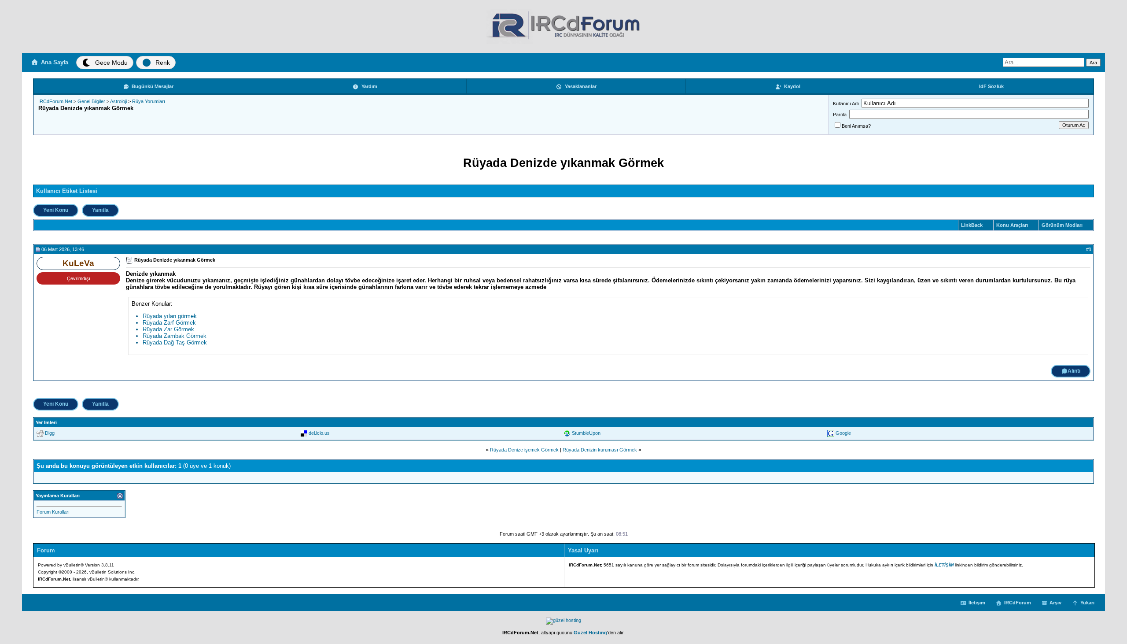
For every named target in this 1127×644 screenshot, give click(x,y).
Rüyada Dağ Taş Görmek (175, 342)
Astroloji (118, 101)
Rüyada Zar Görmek (168, 329)
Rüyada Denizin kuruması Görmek (600, 449)
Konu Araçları (1012, 225)
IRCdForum (1017, 602)
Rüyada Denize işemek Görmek (524, 449)
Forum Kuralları (53, 511)
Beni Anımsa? (856, 126)
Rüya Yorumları (148, 101)
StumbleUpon (586, 433)
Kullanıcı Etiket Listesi (66, 191)
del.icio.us (319, 433)
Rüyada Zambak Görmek (174, 336)
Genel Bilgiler (91, 101)
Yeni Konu (55, 210)
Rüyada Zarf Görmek (169, 322)
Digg (50, 433)
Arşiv (1055, 602)
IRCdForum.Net (55, 101)
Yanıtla (100, 210)
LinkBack (972, 225)
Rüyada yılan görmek (170, 316)
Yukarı (1087, 602)
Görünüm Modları (1062, 225)
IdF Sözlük (991, 86)
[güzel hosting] (563, 620)
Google (843, 433)
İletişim (977, 602)
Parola (840, 114)
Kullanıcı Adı (846, 103)
